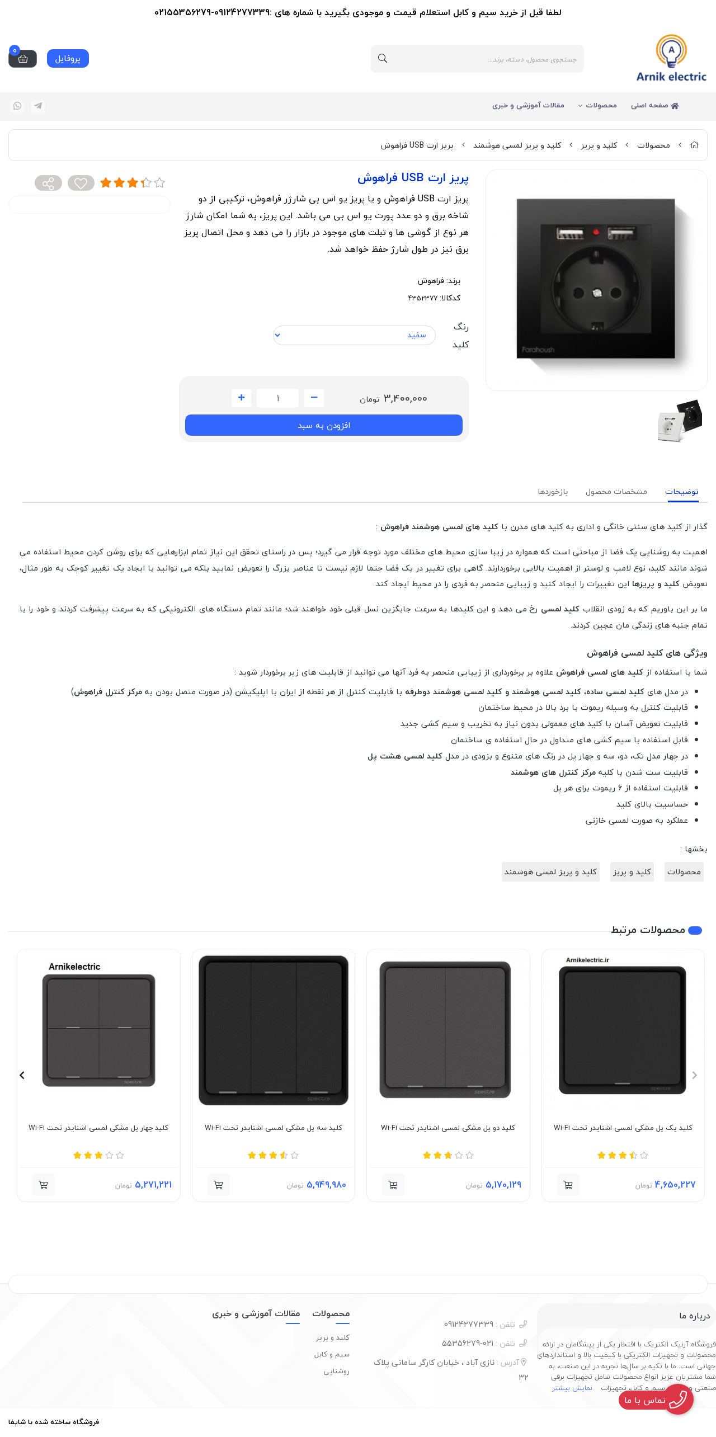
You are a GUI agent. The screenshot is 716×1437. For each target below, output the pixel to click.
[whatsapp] (17, 107)
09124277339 (479, 1324)
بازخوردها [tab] (553, 491)
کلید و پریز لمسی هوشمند (517, 145)
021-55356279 (478, 1343)
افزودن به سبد (324, 425)
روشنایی (336, 1371)
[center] (382, 59)
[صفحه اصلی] (694, 145)
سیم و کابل (332, 1354)
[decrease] (314, 398)
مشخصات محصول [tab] (616, 491)
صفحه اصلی (651, 105)
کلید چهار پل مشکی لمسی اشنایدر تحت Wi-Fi (98, 1128)
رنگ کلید (461, 335)
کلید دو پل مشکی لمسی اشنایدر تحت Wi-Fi (448, 1128)
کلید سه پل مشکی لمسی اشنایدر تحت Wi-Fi (273, 1128)
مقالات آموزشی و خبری (528, 105)
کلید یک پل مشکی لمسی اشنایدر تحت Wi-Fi (623, 1128)
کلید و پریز (599, 145)
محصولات (601, 105)
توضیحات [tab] (682, 491)
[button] (568, 1185)
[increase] (241, 398)
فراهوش (431, 281)
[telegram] (38, 107)
